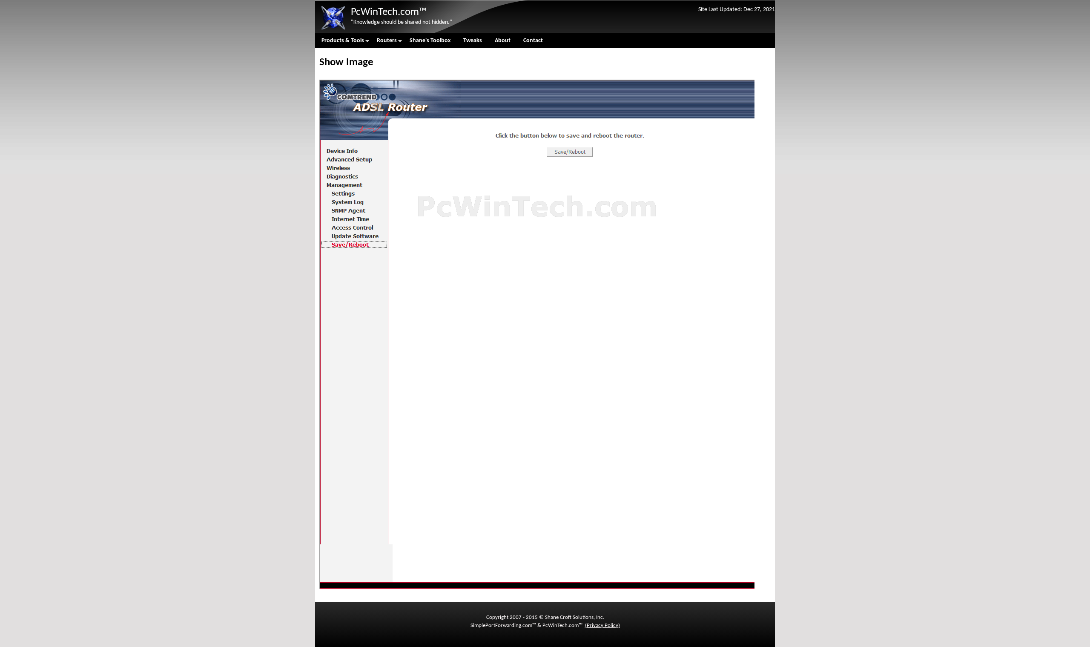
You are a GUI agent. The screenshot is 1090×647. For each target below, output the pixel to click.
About (503, 40)
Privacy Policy (602, 625)
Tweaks (472, 40)
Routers (383, 42)
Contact (533, 40)
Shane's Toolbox (430, 40)
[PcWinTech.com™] (333, 30)
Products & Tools (339, 42)
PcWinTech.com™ (389, 12)
